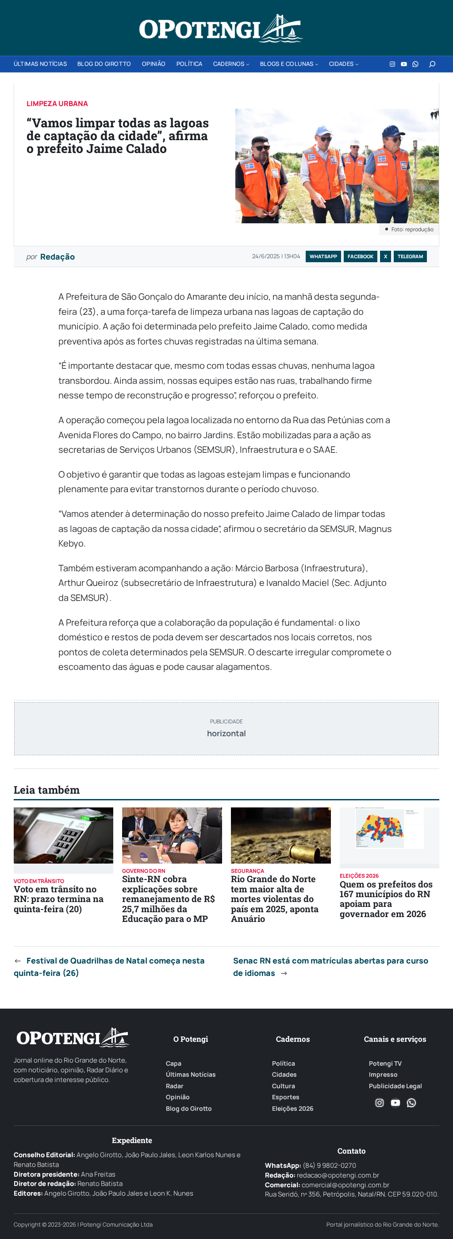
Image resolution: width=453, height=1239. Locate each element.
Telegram (410, 256)
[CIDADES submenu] (357, 64)
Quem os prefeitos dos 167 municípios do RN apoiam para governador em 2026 (386, 898)
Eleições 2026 (293, 1109)
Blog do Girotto (189, 1109)
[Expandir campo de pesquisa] (432, 64)
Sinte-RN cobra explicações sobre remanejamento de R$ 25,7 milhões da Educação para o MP (168, 898)
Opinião (178, 1097)
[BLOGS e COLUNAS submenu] (317, 64)
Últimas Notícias (191, 1074)
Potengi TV (385, 1063)
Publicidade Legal (395, 1086)
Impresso (383, 1074)
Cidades (284, 1074)
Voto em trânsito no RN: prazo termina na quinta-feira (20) (59, 898)
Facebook (360, 256)
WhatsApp (323, 256)
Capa (173, 1063)
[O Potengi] (221, 28)
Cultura (283, 1086)
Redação (57, 256)
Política (283, 1063)
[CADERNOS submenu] (248, 64)
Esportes (285, 1097)
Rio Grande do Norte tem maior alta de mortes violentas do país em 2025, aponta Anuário (275, 898)
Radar (175, 1086)
